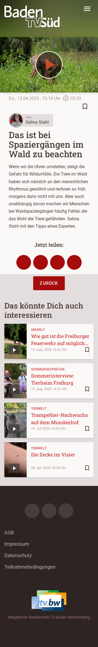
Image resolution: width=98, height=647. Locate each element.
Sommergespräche (48, 369)
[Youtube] (66, 510)
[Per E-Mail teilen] (74, 262)
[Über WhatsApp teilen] (57, 262)
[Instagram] (49, 510)
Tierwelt (39, 408)
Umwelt (38, 329)
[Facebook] (32, 510)
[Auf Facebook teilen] (23, 262)
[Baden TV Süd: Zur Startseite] (32, 16)
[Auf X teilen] (40, 262)
